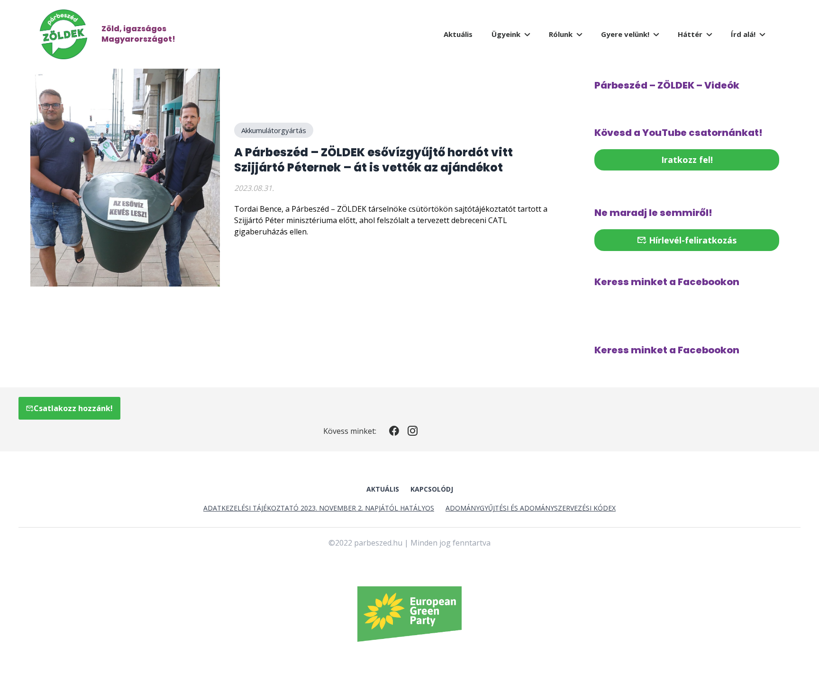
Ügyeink (505, 34)
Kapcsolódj (431, 489)
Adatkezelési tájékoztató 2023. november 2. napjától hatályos (318, 507)
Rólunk (561, 34)
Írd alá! (743, 34)
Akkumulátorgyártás (273, 130)
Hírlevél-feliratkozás (691, 240)
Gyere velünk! (625, 34)
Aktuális (458, 34)
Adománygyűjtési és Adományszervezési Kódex (531, 507)
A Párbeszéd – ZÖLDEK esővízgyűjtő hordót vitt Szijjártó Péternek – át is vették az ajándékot (373, 159)
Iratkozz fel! (687, 159)
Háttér (690, 34)
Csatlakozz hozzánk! (73, 408)
